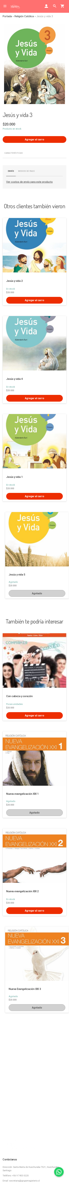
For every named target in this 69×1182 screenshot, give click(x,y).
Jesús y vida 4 (14, 379)
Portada (7, 16)
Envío (11, 171)
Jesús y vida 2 (14, 281)
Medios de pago (26, 171)
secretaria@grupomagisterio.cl (24, 1181)
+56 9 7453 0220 (20, 1175)
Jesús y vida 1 (14, 477)
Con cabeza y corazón (19, 696)
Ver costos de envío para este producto (29, 181)
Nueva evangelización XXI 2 (22, 891)
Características (13, 153)
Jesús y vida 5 (17, 574)
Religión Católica (24, 16)
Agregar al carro (34, 139)
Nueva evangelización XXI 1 (22, 793)
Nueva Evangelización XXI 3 (25, 989)
